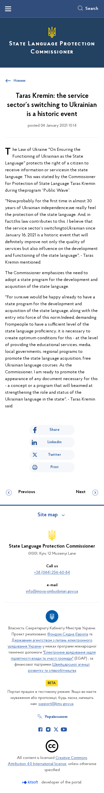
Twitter (54, 455)
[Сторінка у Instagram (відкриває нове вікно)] (48, 729)
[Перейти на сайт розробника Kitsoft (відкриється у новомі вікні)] (30, 782)
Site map (48, 515)
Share (54, 430)
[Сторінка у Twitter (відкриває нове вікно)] (56, 729)
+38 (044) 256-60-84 (52, 573)
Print (54, 467)
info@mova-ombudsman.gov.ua (52, 591)
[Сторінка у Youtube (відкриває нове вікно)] (64, 729)
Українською (56, 717)
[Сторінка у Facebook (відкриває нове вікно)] (40, 729)
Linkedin (54, 442)
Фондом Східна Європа (67, 634)
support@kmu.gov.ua (55, 704)
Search (91, 9)
